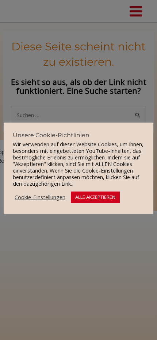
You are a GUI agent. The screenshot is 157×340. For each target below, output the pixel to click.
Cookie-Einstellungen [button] (40, 197)
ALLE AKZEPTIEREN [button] (95, 197)
